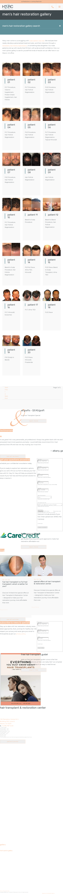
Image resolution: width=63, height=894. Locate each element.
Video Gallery (4, 855)
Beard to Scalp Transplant (6, 759)
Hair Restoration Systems (6, 774)
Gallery (3, 844)
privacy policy (21, 634)
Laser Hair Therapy (5, 814)
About (2, 867)
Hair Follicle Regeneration (6, 772)
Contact (3, 885)
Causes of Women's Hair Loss (9, 785)
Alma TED (2, 770)
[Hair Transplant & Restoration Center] (6, 6)
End (6, 398)
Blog (2, 860)
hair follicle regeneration (18, 45)
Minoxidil (2, 819)
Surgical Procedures (6, 754)
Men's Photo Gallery (6, 850)
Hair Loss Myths (5, 832)
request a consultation (42, 527)
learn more (33, 421)
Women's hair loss (7, 779)
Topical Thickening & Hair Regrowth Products (14, 817)
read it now (33, 670)
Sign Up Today (41, 647)
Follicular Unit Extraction (6, 761)
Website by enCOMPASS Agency (48, 893)
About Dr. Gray (4, 876)
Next (6, 396)
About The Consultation (7, 878)
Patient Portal (12, 741)
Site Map (7, 890)
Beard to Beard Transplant (6, 756)
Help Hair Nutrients (4, 821)
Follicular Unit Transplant (6, 764)
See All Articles (13, 619)
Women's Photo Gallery (7, 853)
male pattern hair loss (36, 41)
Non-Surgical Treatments (8, 767)
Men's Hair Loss (6, 746)
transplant (5, 45)
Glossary (2, 837)
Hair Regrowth (6, 808)
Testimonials (4, 881)
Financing (3, 835)
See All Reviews (13, 456)
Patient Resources (7, 826)
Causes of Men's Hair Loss (8, 752)
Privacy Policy (2, 890)
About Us (3, 873)
